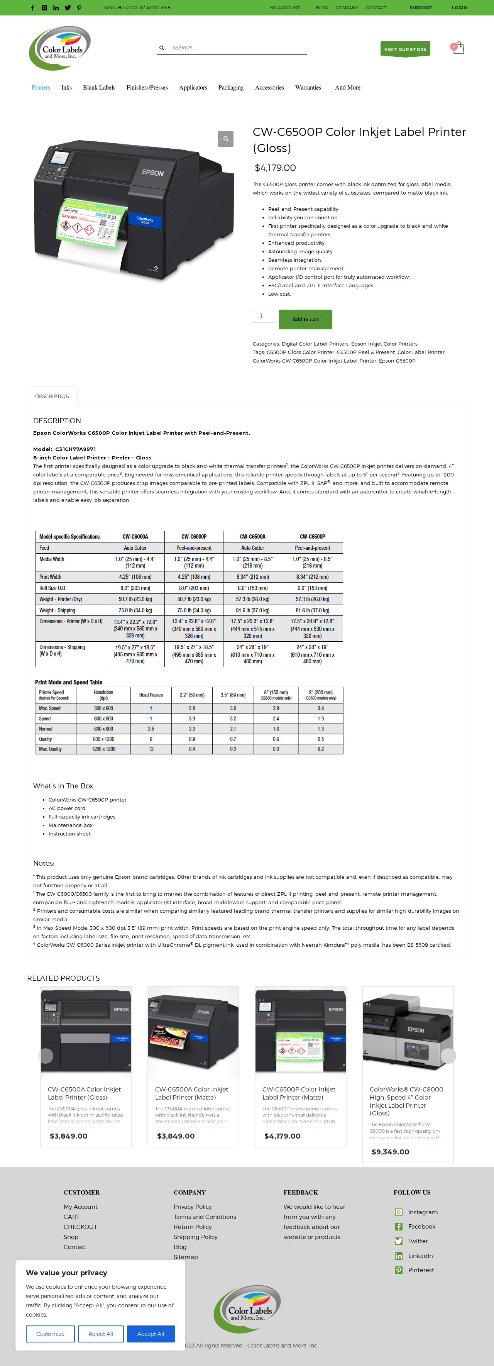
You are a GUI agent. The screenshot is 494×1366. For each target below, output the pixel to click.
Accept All (150, 1333)
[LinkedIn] (56, 8)
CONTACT (376, 7)
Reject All (100, 1333)
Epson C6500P (397, 361)
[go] (162, 48)
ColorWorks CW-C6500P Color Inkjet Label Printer (314, 361)
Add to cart (306, 319)
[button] (225, 139)
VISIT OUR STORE (405, 49)
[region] (100, 1305)
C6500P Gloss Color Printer (300, 352)
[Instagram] (44, 8)
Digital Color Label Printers (315, 344)
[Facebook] (33, 8)
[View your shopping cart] (458, 48)
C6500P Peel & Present (366, 352)
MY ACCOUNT (284, 7)
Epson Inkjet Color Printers (384, 344)
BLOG (322, 7)
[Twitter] (67, 8)
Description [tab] (52, 396)
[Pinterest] (79, 8)
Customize (50, 1333)
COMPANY (347, 7)
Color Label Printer (421, 352)
